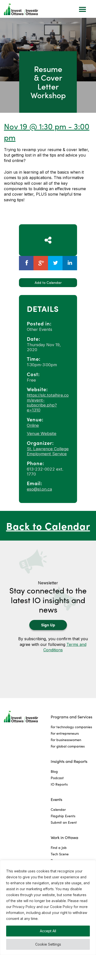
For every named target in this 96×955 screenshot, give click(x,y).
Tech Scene (60, 854)
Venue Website (41, 433)
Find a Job (59, 847)
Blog (54, 771)
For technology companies (71, 727)
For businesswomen (66, 739)
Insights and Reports (69, 761)
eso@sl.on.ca (39, 489)
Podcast (57, 777)
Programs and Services (71, 716)
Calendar (58, 809)
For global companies (68, 746)
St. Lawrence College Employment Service (48, 451)
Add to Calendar (48, 282)
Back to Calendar (48, 525)
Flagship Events (63, 816)
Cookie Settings (48, 944)
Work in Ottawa (64, 837)
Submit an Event (64, 822)
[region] (48, 907)
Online (33, 425)
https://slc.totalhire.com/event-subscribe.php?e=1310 (48, 402)
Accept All (48, 931)
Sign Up (48, 624)
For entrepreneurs (65, 733)
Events (56, 799)
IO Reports (59, 784)
